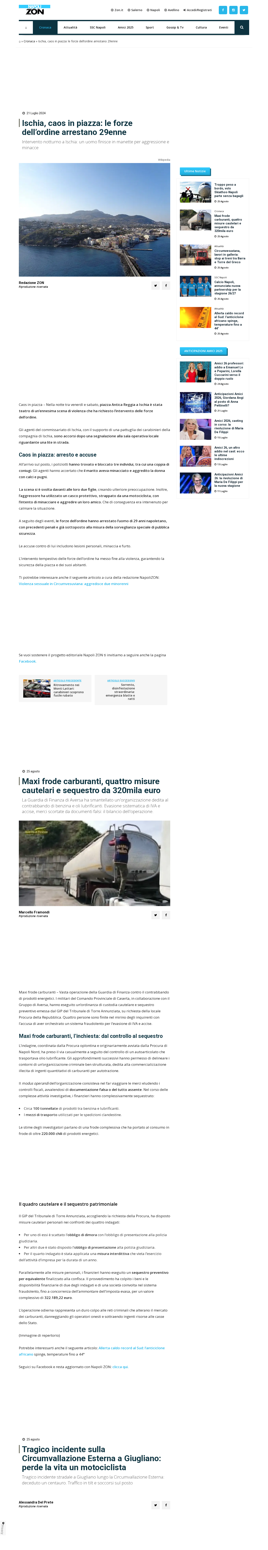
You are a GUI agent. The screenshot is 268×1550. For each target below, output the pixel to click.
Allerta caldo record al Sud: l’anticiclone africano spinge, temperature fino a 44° (229, 320)
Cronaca (45, 27)
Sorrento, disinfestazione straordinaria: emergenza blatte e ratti (120, 692)
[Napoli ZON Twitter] (244, 10)
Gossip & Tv (174, 27)
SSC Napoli (98, 27)
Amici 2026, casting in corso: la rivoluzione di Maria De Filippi (228, 426)
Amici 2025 (125, 27)
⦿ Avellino (171, 10)
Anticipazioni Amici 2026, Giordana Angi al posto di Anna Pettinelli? (229, 399)
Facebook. (27, 661)
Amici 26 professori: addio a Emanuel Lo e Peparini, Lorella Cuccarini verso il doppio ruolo (229, 370)
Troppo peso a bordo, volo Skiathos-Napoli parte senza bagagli (228, 190)
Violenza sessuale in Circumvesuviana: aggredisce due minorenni (73, 583)
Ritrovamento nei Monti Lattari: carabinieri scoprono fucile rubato (69, 690)
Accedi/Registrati (199, 10)
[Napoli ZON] (34, 10)
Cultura (201, 27)
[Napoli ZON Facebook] (223, 10)
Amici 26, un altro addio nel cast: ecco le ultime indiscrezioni (229, 453)
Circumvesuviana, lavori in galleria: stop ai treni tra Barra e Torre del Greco (229, 256)
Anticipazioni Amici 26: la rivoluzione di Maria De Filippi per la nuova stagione (228, 480)
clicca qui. (120, 1366)
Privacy (2, 1529)
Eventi (223, 27)
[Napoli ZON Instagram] (233, 10)
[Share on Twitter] (155, 285)
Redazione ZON (31, 283)
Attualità (70, 27)
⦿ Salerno (135, 10)
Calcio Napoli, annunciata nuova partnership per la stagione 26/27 (227, 287)
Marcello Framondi (34, 912)
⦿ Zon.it (117, 10)
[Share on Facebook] (166, 285)
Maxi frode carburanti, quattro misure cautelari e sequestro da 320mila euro (228, 223)
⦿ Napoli (153, 10)
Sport (150, 27)
